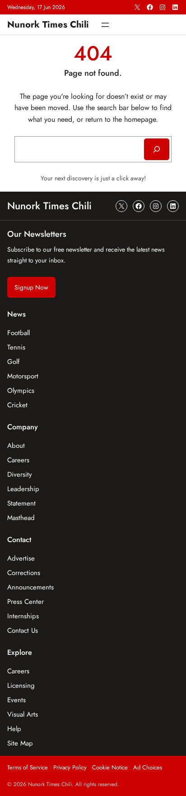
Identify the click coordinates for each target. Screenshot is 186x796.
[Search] (156, 149)
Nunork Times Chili (48, 24)
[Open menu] (105, 24)
